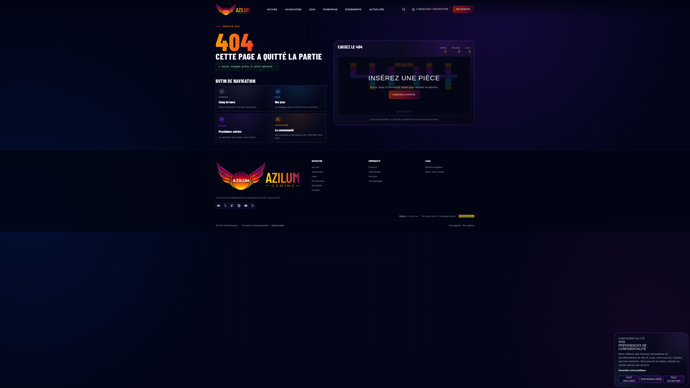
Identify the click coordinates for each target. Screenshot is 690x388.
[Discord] (218, 205)
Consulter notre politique (632, 370)
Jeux (312, 9)
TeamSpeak (330, 9)
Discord (373, 167)
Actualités (376, 9)
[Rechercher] (404, 9)
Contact (316, 190)
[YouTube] (246, 205)
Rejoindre (463, 9)
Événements (353, 9)
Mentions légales (433, 167)
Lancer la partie (404, 94)
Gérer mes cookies (434, 171)
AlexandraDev (278, 225)
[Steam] (239, 205)
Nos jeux (373, 176)
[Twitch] (232, 205)
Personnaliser (651, 379)
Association (293, 9)
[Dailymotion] (252, 205)
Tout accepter (673, 379)
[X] (225, 205)
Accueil (272, 9)
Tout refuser (629, 379)
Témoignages (375, 181)
